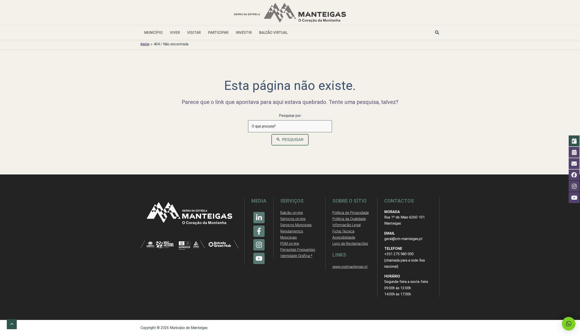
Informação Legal (346, 225)
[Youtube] (259, 258)
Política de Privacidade (350, 213)
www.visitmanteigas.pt (349, 267)
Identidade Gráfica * (296, 256)
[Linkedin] (259, 217)
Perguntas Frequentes (297, 250)
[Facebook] (259, 231)
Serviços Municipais (296, 225)
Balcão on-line (291, 213)
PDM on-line (289, 243)
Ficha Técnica (343, 231)
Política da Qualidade (349, 219)
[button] (437, 33)
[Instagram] (259, 244)
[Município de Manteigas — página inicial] (290, 13)
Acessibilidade (343, 237)
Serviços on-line (293, 219)
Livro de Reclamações (350, 243)
